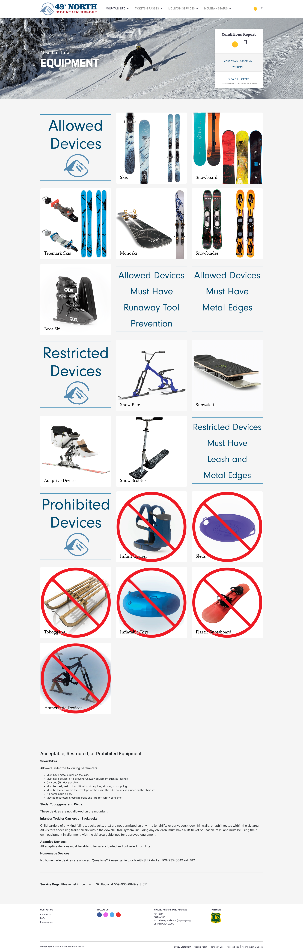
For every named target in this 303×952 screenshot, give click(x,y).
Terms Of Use (217, 947)
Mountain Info (115, 8)
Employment (46, 922)
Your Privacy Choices (252, 947)
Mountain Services (181, 8)
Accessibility (233, 947)
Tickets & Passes (147, 8)
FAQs (42, 918)
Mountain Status (216, 8)
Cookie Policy (201, 947)
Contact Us (45, 914)
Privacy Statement (182, 947)
